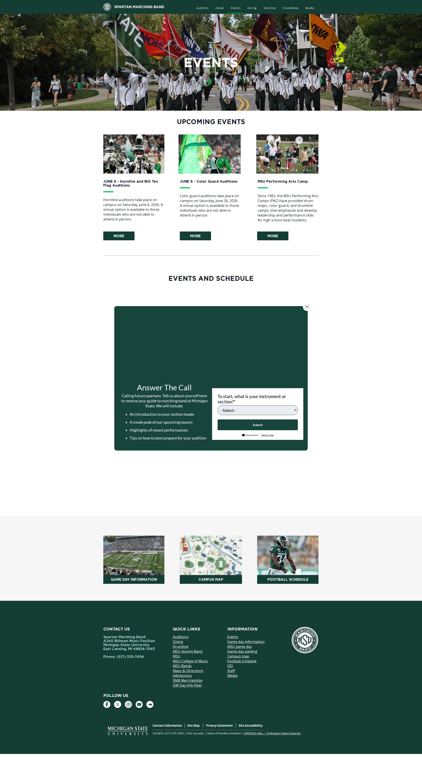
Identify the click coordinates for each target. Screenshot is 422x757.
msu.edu (198, 733)
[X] (117, 704)
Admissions (182, 675)
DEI (230, 665)
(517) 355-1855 (174, 733)
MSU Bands (182, 665)
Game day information (246, 641)
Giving (178, 641)
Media (232, 675)
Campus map (238, 656)
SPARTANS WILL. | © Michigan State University (272, 733)
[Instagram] (128, 704)
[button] (270, 8)
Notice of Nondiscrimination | (225, 733)
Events (232, 636)
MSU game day (239, 646)
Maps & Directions (188, 670)
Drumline (180, 646)
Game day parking (242, 651)
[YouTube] (139, 704)
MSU (176, 656)
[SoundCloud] (149, 704)
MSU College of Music (190, 661)
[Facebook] (106, 704)
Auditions (181, 636)
